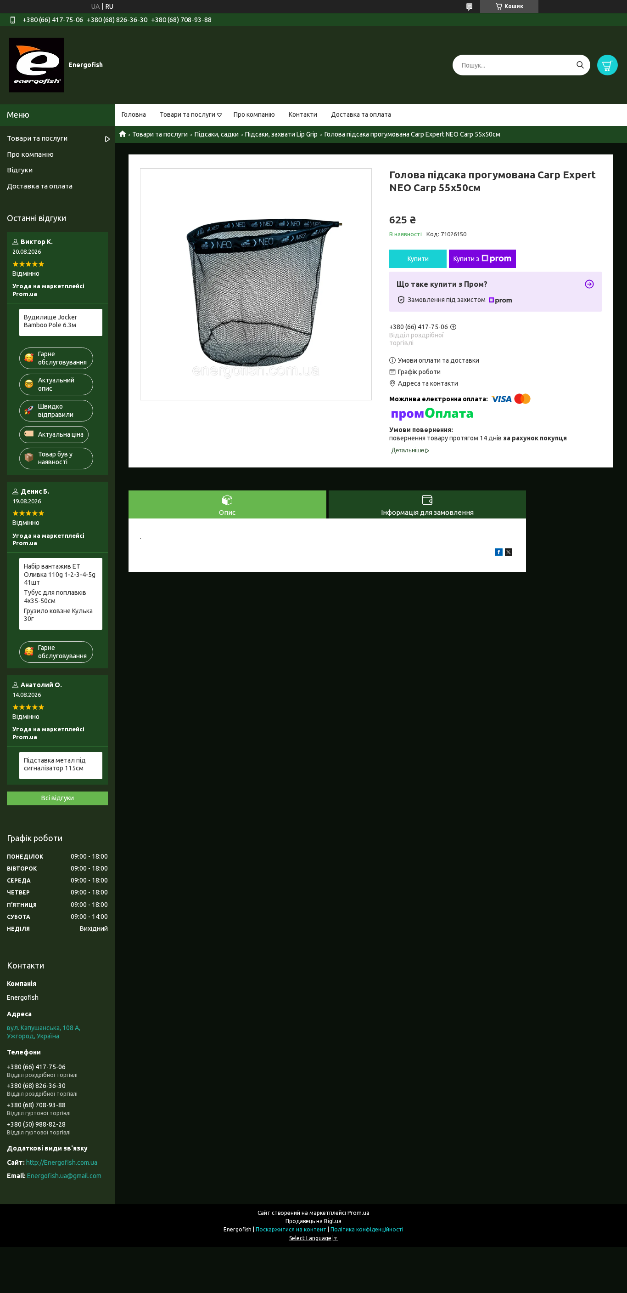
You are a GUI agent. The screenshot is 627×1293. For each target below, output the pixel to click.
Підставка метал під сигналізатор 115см (55, 764)
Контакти (303, 114)
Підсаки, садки (217, 134)
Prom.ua (358, 1213)
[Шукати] (580, 65)
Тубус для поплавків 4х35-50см (55, 596)
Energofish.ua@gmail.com (64, 1175)
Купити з (466, 258)
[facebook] (499, 553)
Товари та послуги (187, 114)
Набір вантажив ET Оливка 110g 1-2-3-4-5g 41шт (59, 574)
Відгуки (20, 170)
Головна (134, 114)
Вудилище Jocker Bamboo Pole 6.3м (50, 321)
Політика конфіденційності (366, 1229)
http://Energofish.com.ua (61, 1162)
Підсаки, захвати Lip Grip (281, 134)
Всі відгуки (57, 798)
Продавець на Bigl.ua (313, 1221)
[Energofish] (36, 64)
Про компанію (254, 114)
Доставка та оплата (361, 114)
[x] (508, 553)
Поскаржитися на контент (291, 1229)
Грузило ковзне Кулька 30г (58, 615)
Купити (418, 258)
